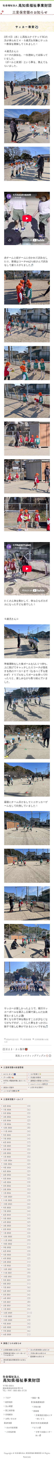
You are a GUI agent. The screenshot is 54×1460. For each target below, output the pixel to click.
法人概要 (9, 1406)
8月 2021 (7, 1283)
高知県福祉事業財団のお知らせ (14, 1361)
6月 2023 (7, 1215)
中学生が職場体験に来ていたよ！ (14, 1081)
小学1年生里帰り (36, 1087)
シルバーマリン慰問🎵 (39, 1084)
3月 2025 (7, 1149)
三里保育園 (26, 1039)
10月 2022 (7, 1244)
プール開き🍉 (8, 1077)
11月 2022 (7, 1240)
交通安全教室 (35, 1077)
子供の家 (37, 1407)
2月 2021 (7, 1305)
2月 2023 (7, 1229)
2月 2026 (7, 1120)
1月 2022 (7, 1265)
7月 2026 (7, 1109)
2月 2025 (7, 1153)
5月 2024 (7, 1178)
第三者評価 (10, 1410)
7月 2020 (7, 1331)
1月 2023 (7, 1233)
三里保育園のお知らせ (12, 1350)
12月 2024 (7, 1160)
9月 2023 (7, 1207)
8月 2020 (7, 1327)
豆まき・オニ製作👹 (17, 1049)
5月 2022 (7, 1254)
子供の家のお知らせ (38, 1353)
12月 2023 (7, 1196)
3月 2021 (7, 1302)
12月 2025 (7, 1128)
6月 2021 (7, 1291)
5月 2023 (7, 1218)
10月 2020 (7, 1320)
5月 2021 (7, 1294)
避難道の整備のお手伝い (40, 1081)
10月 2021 (7, 1276)
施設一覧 (36, 1398)
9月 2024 (7, 1167)
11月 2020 (7, 1316)
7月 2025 (7, 1138)
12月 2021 (7, 1269)
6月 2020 (7, 1334)
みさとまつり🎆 (9, 1074)
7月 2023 (7, 1211)
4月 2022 (7, 1258)
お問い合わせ (10, 1419)
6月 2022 (7, 1251)
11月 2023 (7, 1200)
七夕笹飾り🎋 (35, 1074)
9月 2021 (7, 1280)
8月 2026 (7, 1106)
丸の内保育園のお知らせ (40, 1350)
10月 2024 (7, 1164)
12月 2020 (7, 1313)
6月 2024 (7, 1175)
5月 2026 (7, 1113)
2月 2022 (7, 1262)
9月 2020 (7, 1323)
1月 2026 (7, 1124)
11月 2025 (7, 1131)
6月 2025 (7, 1142)
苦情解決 (9, 1414)
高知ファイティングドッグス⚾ (32, 1055)
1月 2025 (7, 1157)
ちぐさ (36, 1428)
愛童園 (36, 1411)
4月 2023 (7, 1222)
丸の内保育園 (12, 1428)
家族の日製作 (8, 1087)
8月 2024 (7, 1171)
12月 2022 (7, 1236)
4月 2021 (7, 1298)
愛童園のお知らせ (37, 1356)
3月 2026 (7, 1117)
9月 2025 (7, 1135)
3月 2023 (7, 1225)
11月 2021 (7, 1273)
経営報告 (9, 1402)
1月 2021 (7, 1309)
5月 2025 (7, 1146)
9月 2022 (7, 1247)
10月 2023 (7, 1204)
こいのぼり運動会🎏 (11, 1091)
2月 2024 (7, 1189)
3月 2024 (7, 1186)
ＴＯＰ (8, 1398)
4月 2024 (7, 1182)
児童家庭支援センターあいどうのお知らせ (14, 1354)
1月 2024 (7, 1193)
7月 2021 (7, 1287)
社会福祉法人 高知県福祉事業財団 (28, 1453)
